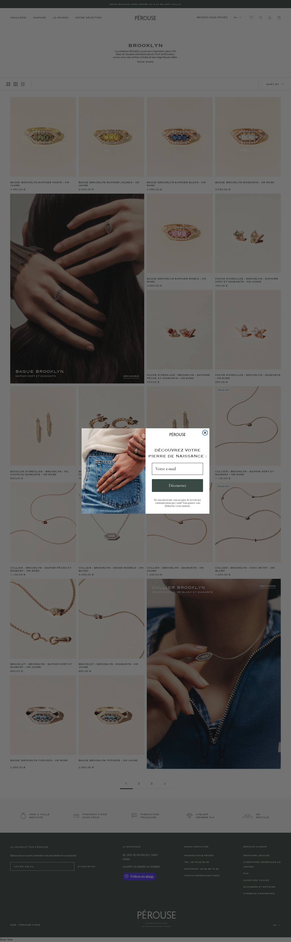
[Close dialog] (205, 432)
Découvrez (177, 485)
